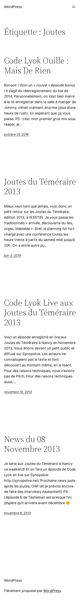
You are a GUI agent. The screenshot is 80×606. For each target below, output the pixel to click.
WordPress (13, 7)
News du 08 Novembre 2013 (32, 444)
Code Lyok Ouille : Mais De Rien (36, 65)
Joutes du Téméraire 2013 (40, 186)
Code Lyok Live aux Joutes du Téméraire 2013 (40, 312)
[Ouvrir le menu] (73, 6)
